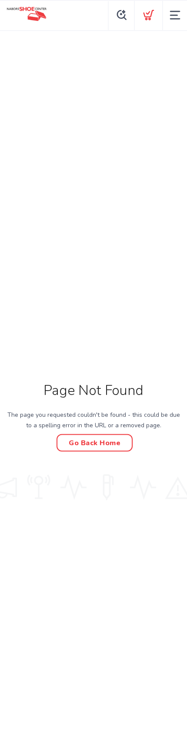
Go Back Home (94, 442)
